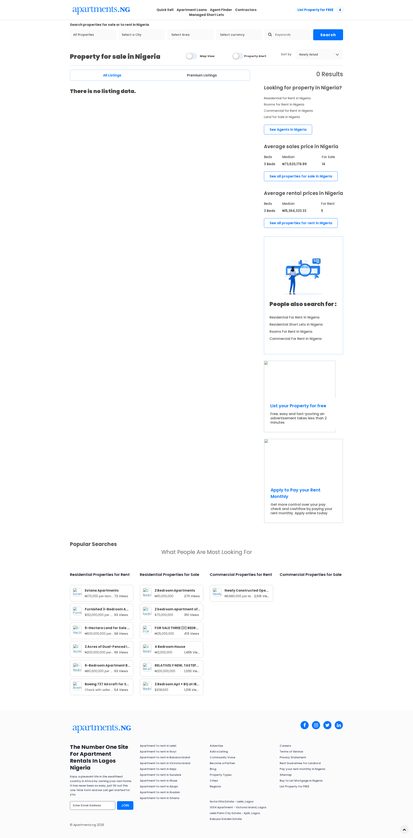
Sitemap (286, 775)
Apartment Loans (192, 10)
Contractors (246, 10)
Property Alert (255, 56)
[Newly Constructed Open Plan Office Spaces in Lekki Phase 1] (217, 592)
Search (328, 34)
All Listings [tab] (112, 75)
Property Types (220, 775)
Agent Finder (221, 10)
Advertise (216, 746)
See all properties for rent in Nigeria (301, 223)
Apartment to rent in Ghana (159, 798)
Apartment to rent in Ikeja (158, 769)
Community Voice (222, 757)
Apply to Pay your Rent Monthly (296, 493)
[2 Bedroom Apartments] (147, 592)
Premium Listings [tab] (202, 75)
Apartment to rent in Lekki (158, 746)
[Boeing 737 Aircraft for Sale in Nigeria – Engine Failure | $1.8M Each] (77, 686)
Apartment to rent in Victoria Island (165, 763)
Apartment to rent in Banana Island (165, 757)
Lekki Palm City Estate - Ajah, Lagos (235, 813)
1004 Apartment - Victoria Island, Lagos (238, 807)
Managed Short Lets (206, 14)
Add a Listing (219, 751)
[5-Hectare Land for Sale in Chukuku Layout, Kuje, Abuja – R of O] (77, 629)
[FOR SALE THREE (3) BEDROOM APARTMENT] (147, 629)
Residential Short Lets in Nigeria (296, 324)
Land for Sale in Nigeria (282, 117)
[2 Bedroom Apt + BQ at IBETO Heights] (147, 686)
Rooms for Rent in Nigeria (284, 104)
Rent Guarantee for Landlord (300, 763)
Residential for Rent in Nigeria (287, 98)
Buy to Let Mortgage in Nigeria (301, 781)
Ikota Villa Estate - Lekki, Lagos (231, 801)
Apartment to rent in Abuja (159, 786)
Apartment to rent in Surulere (160, 775)
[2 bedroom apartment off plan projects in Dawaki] (147, 611)
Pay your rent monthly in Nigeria (302, 769)
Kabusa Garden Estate (226, 819)
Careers (285, 746)
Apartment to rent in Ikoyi (158, 751)
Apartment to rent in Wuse (158, 781)
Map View (207, 56)
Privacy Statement (293, 757)
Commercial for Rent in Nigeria (288, 110)
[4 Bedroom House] (147, 648)
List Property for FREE (315, 10)
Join (125, 805)
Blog (213, 769)
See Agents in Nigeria (288, 129)
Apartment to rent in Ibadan (160, 792)
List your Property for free (298, 406)
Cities (214, 781)
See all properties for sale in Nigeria (301, 176)
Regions (215, 786)
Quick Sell (165, 10)
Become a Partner (222, 763)
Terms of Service (291, 751)
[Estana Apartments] (77, 592)
